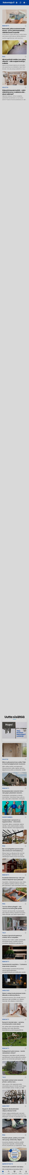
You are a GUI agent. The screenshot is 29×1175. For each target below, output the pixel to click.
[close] (26, 2)
